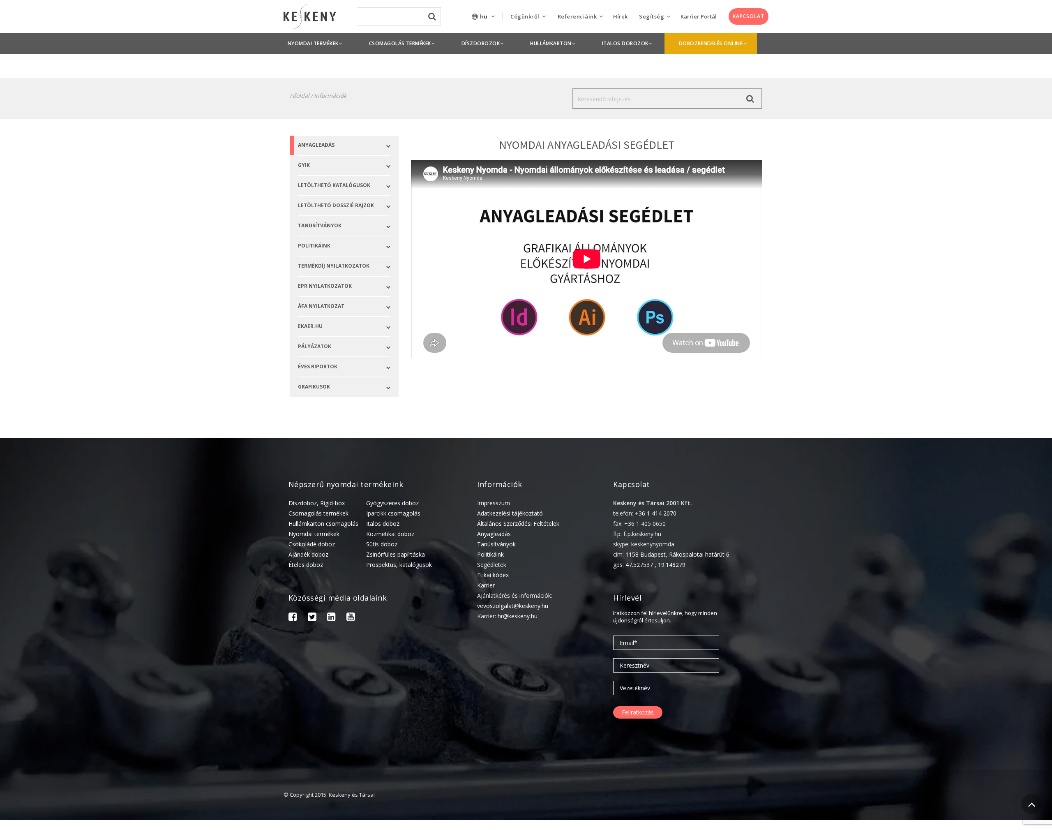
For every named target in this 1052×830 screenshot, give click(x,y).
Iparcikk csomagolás (393, 513)
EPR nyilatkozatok (325, 285)
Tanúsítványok (496, 544)
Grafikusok (314, 386)
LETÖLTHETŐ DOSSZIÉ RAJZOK (336, 205)
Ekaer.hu (310, 326)
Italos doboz (382, 523)
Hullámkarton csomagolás (323, 523)
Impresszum (493, 503)
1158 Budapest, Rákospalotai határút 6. (678, 554)
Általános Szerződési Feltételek (518, 523)
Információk (330, 95)
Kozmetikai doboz (390, 534)
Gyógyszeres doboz (392, 503)
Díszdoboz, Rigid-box (316, 503)
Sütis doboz (381, 544)
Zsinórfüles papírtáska (395, 554)
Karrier (486, 585)
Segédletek (491, 565)
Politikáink (490, 554)
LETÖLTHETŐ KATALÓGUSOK (334, 185)
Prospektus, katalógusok (399, 565)
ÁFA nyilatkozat (321, 306)
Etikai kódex (493, 575)
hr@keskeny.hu (518, 616)
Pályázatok (314, 346)
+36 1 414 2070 (655, 513)
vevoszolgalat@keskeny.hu (512, 606)
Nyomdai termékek (313, 534)
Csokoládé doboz (311, 544)
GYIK (304, 165)
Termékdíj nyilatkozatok (333, 265)
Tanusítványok (319, 225)
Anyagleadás (316, 144)
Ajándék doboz (308, 554)
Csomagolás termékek (318, 513)
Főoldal (299, 95)
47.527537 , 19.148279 (655, 565)
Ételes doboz (305, 565)
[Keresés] (750, 98)
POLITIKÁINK (314, 245)
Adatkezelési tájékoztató (510, 513)
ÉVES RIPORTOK (317, 366)
